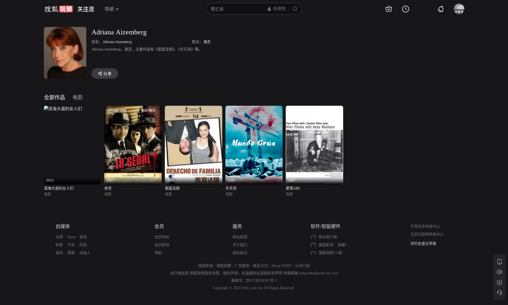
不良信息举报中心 (425, 226)
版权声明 (230, 273)
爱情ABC (293, 188)
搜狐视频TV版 (330, 253)
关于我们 (240, 245)
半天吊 (231, 188)
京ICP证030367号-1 (261, 281)
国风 (59, 253)
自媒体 (63, 226)
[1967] (314, 109)
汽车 (71, 245)
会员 (159, 226)
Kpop (71, 237)
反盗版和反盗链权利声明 (262, 273)
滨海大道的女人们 (59, 188)
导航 (109, 9)
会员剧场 (162, 245)
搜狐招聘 (223, 266)
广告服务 (242, 266)
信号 (108, 188)
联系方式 (260, 266)
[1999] (254, 109)
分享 (107, 74)
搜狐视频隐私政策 (204, 273)
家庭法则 (172, 188)
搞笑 (71, 253)
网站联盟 (240, 237)
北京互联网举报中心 (427, 234)
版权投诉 (240, 253)
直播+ (342, 245)
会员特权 (162, 237)
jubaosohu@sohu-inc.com (318, 273)
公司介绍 (302, 266)
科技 (83, 245)
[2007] (133, 109)
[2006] (193, 109)
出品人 (84, 253)
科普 (59, 245)
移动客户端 (328, 237)
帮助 (158, 253)
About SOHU (281, 266)
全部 (59, 237)
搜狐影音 (326, 245)
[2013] (63, 109)
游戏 (83, 237)
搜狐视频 (59, 9)
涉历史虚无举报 (423, 244)
